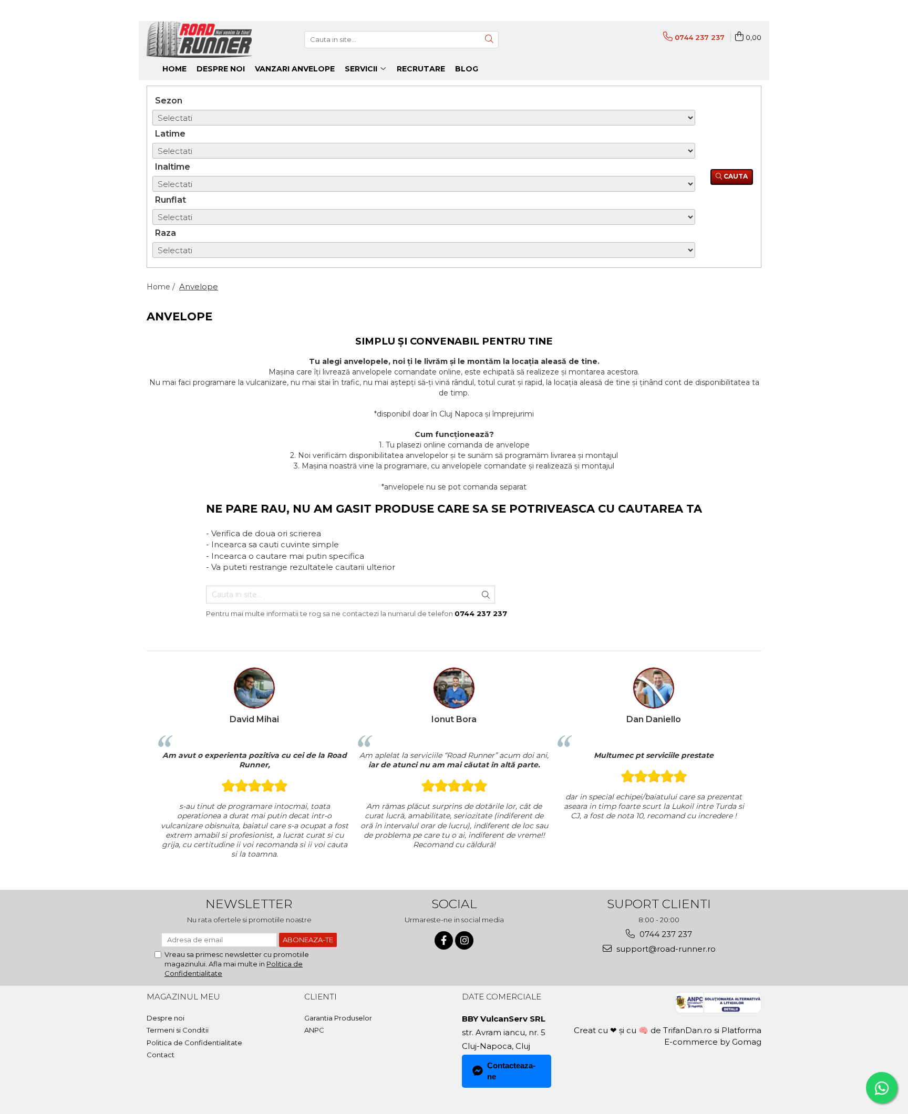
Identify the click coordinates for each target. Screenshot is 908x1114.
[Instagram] (464, 940)
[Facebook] (444, 940)
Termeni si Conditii (178, 1030)
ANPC (314, 1030)
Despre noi (165, 1018)
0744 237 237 (664, 934)
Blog (466, 69)
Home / (162, 286)
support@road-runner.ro (665, 949)
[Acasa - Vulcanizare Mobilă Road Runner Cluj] (199, 39)
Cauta (735, 176)
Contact (160, 1054)
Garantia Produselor (338, 1018)
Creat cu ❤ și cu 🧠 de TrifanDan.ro (644, 1030)
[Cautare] (489, 39)
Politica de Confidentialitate (194, 1042)
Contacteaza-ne (511, 1071)
